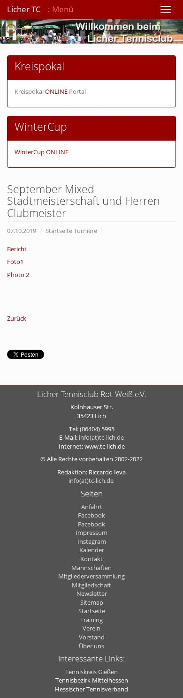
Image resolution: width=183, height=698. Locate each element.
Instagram (91, 541)
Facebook (91, 515)
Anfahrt (91, 507)
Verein (91, 628)
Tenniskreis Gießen (91, 672)
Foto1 (15, 261)
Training (91, 619)
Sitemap (91, 602)
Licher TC (24, 9)
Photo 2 (18, 274)
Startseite (91, 611)
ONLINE (56, 91)
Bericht (17, 249)
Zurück (16, 318)
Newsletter (91, 593)
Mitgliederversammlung (91, 576)
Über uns (91, 646)
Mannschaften (91, 567)
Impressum (91, 532)
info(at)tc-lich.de (101, 437)
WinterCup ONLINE (42, 152)
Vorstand (92, 637)
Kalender (91, 550)
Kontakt (91, 559)
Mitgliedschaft (91, 585)
